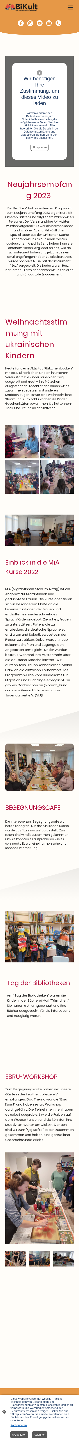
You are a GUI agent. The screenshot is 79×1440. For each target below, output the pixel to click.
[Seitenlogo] (21, 7)
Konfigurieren (19, 1425)
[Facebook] (21, 23)
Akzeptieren (39, 147)
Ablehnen (39, 1434)
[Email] (49, 23)
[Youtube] (40, 23)
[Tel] (58, 23)
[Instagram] (30, 23)
